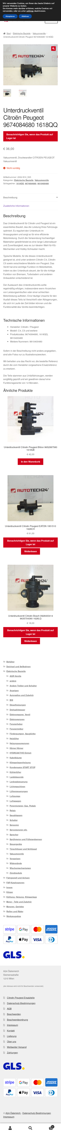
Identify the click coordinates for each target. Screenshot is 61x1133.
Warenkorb (47, 1125)
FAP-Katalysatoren (15, 882)
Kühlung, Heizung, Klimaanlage (21, 896)
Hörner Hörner (16, 748)
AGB (9, 1008)
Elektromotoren (17, 719)
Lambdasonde (17, 777)
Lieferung (11, 1036)
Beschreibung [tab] (10, 197)
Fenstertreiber (16, 728)
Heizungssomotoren (19, 743)
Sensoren (14, 825)
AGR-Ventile (15, 676)
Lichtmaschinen (17, 786)
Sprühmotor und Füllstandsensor (26, 839)
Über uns (11, 1041)
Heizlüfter (14, 738)
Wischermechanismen (20, 868)
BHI (11, 700)
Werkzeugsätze (13, 916)
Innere (9, 887)
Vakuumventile (39, 33)
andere (13, 680)
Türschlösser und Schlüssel (23, 849)
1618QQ (20, 183)
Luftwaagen (15, 801)
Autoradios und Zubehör (22, 695)
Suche (30, 1128)
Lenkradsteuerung (19, 781)
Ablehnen (25, 16)
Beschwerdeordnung (17, 1019)
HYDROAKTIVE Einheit (20, 752)
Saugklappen (16, 815)
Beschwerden (14, 1014)
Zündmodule (16, 873)
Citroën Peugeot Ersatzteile (21, 997)
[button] (53, 48)
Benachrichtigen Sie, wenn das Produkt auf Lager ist (29, 136)
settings (30, 11)
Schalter (14, 820)
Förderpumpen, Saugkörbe (23, 733)
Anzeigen (14, 690)
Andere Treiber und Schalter (23, 685)
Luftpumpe (15, 796)
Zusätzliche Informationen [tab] (16, 205)
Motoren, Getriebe (15, 906)
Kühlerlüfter (15, 772)
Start (9, 33)
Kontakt (11, 1030)
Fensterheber (16, 724)
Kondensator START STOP (22, 767)
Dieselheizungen (18, 704)
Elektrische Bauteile (21, 33)
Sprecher (14, 834)
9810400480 (43, 183)
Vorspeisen (15, 858)
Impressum (12, 1025)
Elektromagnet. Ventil (20, 714)
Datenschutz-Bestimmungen (21, 1003)
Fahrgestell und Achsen (18, 877)
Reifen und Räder (14, 911)
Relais (13, 810)
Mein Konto (10, 1128)
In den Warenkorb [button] (30, 461)
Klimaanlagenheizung (20, 762)
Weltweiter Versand (17, 1047)
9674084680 (30, 183)
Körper (9, 892)
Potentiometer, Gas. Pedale (23, 805)
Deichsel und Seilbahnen (18, 666)
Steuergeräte (16, 844)
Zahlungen (12, 1052)
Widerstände (16, 863)
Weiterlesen (30, 551)
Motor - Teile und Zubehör (19, 901)
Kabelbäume (16, 757)
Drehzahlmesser (17, 709)
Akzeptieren (10, 16)
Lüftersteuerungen (19, 791)
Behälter (10, 661)
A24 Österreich (13, 1113)
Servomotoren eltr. (18, 829)
